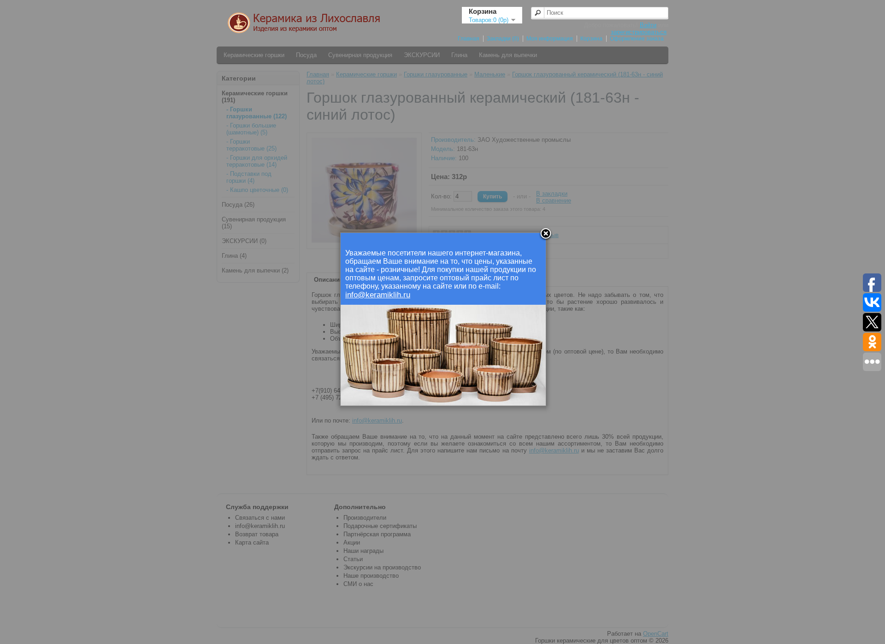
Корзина (591, 38)
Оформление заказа (637, 38)
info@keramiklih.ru (377, 294)
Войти (648, 25)
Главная (468, 38)
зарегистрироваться (639, 32)
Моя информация (549, 38)
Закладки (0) (503, 38)
